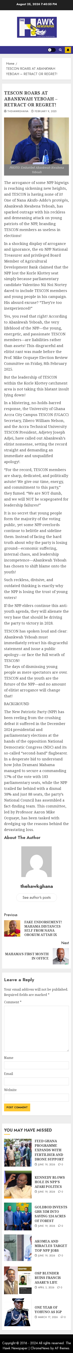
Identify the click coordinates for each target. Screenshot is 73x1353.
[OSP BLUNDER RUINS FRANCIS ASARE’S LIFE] (18, 1280)
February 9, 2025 (46, 111)
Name (8, 1057)
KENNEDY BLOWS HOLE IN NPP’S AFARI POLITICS (50, 1182)
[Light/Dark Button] (52, 50)
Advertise (68, 50)
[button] (60, 50)
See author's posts (37, 897)
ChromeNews (40, 1348)
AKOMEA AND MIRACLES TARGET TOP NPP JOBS (51, 1246)
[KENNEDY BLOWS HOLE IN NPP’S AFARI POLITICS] (18, 1185)
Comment (12, 1002)
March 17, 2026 (48, 1317)
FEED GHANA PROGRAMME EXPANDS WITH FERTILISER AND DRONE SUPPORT (49, 1150)
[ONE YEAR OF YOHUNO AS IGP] (18, 1312)
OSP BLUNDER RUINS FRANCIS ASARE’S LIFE (48, 1278)
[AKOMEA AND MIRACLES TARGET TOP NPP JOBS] (18, 1248)
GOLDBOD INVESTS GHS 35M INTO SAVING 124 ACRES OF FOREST (51, 1214)
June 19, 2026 (46, 1164)
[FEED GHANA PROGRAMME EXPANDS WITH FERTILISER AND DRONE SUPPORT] (18, 1153)
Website (10, 1090)
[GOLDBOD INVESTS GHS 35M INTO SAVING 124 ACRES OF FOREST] (18, 1216)
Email (8, 1073)
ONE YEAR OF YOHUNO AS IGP (48, 1309)
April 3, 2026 (46, 1287)
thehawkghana (17, 111)
